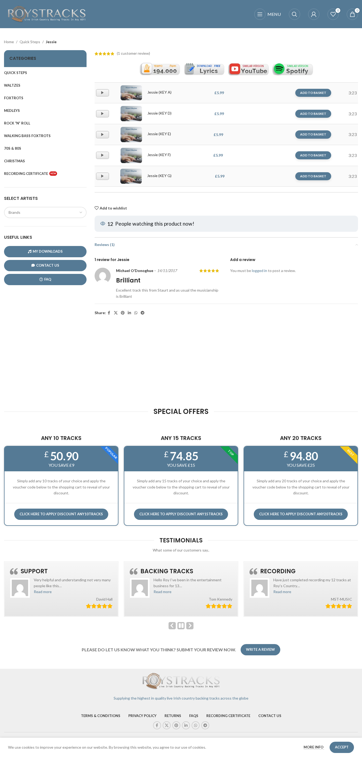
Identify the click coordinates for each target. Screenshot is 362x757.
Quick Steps (30, 41)
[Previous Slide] (172, 625)
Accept (342, 747)
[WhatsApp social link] (136, 313)
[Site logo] (47, 13)
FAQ (47, 279)
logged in (259, 270)
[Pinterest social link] (122, 313)
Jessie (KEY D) (159, 113)
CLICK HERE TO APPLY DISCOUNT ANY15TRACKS (181, 514)
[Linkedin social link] (129, 313)
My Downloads (48, 251)
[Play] (103, 95)
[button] (43, 591)
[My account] (313, 14)
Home (9, 41)
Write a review (260, 649)
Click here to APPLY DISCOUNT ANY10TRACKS (61, 514)
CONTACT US (47, 265)
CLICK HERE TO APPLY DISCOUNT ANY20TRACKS (300, 514)
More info (314, 747)
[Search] (294, 14)
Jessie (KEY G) (159, 175)
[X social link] (115, 313)
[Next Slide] (189, 625)
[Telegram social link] (142, 313)
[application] (102, 93)
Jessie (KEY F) (159, 154)
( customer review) (133, 53)
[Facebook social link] (109, 313)
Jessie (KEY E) (159, 133)
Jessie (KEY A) (159, 92)
